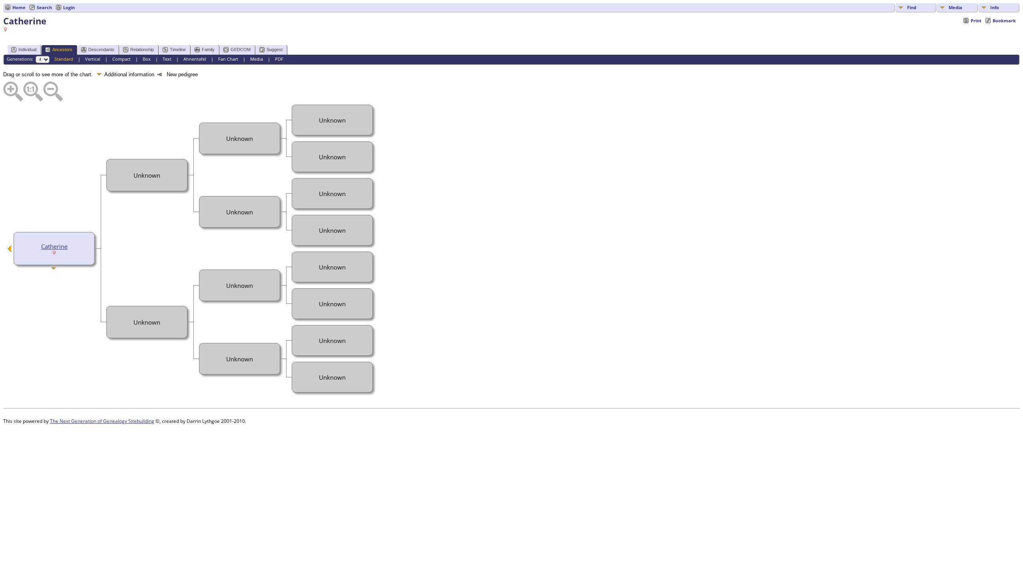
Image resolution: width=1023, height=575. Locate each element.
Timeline (178, 49)
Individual (27, 49)
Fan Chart (228, 59)
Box (147, 59)
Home (19, 7)
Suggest (275, 49)
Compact (121, 59)
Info (994, 7)
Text (167, 59)
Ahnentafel (194, 59)
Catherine (54, 246)
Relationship (142, 49)
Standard (63, 59)
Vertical (92, 59)
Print (976, 21)
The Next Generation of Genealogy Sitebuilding (102, 421)
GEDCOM (241, 49)
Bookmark (1004, 21)
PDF (279, 59)
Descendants (101, 49)
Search (44, 7)
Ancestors (62, 49)
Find (911, 7)
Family (208, 49)
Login (69, 7)
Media (955, 7)
